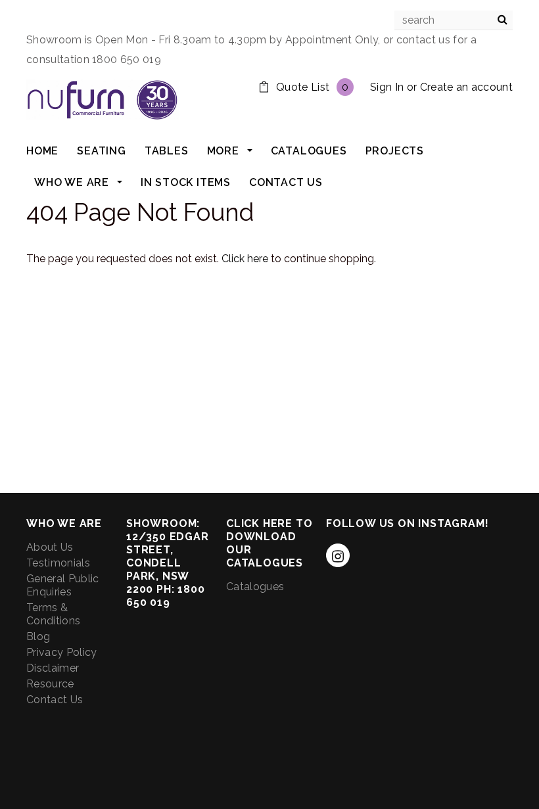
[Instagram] (338, 555)
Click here (246, 258)
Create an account (466, 87)
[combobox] (453, 20)
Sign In (387, 87)
